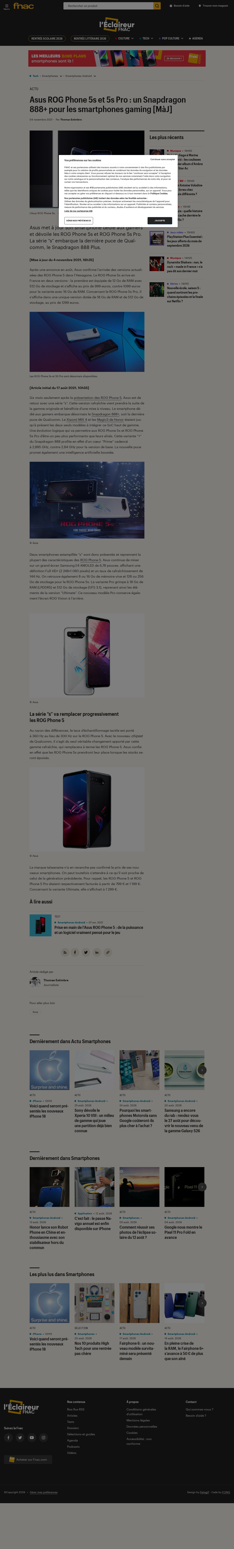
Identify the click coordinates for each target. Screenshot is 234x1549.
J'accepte (160, 220)
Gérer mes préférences (78, 220)
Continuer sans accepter (162, 159)
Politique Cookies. (159, 193)
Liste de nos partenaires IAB (78, 211)
